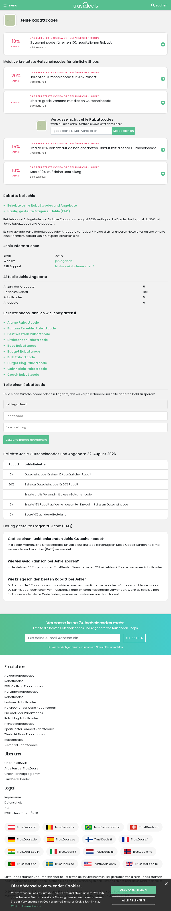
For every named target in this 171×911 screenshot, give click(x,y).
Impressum (12, 797)
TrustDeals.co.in (28, 852)
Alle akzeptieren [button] (133, 890)
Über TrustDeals (15, 763)
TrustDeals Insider (17, 779)
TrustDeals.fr (140, 839)
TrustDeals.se (64, 864)
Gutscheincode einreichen (26, 440)
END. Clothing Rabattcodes (23, 686)
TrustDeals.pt (26, 864)
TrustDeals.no (142, 852)
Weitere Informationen (26, 906)
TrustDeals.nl (104, 852)
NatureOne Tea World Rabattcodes (30, 708)
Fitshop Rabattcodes (19, 724)
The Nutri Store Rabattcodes (24, 734)
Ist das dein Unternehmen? (74, 266)
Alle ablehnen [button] (133, 900)
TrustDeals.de (27, 839)
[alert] (85, 895)
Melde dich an (123, 131)
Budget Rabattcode (23, 351)
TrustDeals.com (104, 864)
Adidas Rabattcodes (19, 676)
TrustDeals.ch (149, 827)
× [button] (166, 884)
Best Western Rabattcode (28, 334)
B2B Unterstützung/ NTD (21, 813)
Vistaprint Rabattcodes (21, 745)
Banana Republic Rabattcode (31, 328)
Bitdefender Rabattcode (27, 340)
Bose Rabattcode (21, 345)
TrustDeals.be (65, 827)
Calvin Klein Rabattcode (27, 369)
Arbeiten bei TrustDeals (21, 768)
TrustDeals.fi (103, 839)
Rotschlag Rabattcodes (21, 718)
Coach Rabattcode (23, 374)
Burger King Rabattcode (27, 363)
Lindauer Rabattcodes (20, 702)
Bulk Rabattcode (21, 357)
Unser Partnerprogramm (22, 774)
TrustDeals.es (65, 839)
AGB (7, 808)
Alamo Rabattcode (23, 322)
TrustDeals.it (67, 852)
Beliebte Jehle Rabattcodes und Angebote (42, 205)
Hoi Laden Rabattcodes (21, 692)
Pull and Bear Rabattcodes (23, 713)
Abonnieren (134, 638)
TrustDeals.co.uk (147, 864)
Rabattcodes (13, 681)
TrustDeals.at (26, 827)
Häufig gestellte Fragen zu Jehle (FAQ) (38, 211)
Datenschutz (13, 802)
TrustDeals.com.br (107, 827)
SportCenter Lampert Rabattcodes (29, 729)
